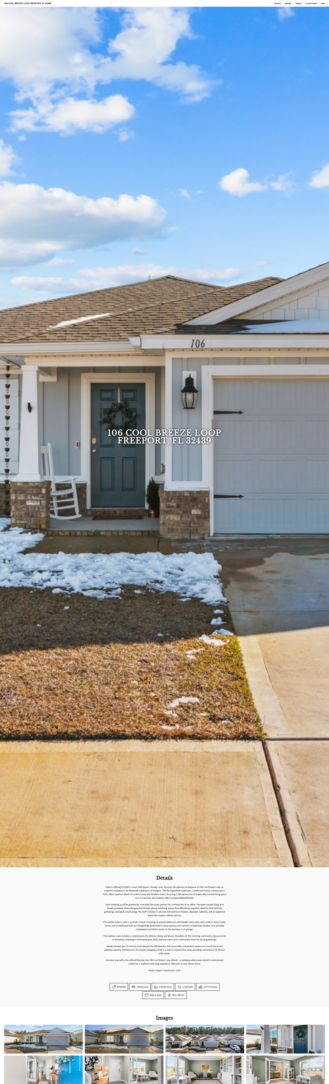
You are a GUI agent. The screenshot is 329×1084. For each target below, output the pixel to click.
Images (288, 3)
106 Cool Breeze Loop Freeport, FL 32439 (27, 3)
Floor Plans (311, 3)
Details (277, 3)
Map (323, 3)
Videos (298, 3)
